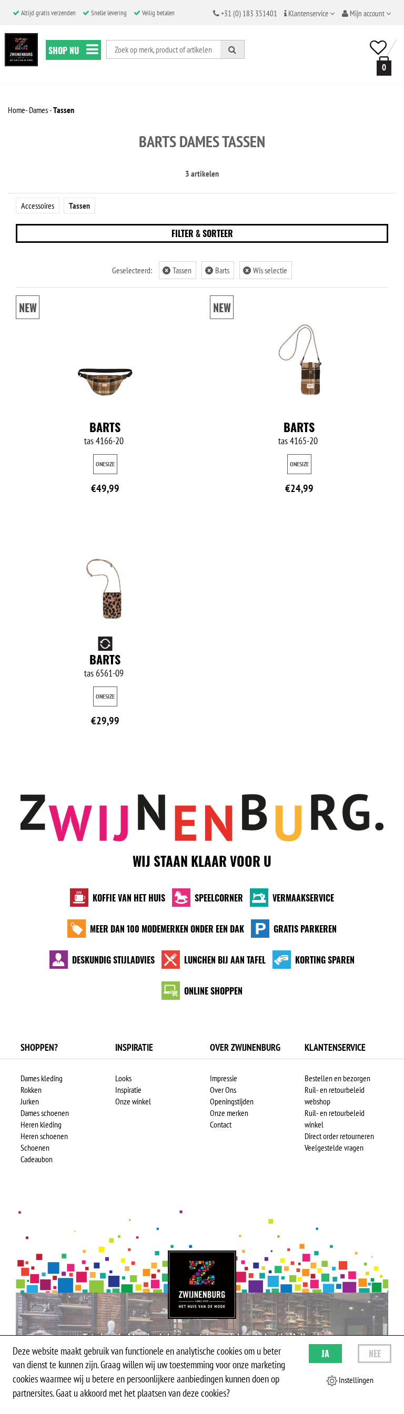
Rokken (31, 1089)
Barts (218, 270)
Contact (220, 1124)
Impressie (223, 1078)
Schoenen (35, 1147)
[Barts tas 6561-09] (105, 585)
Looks (123, 1078)
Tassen (79, 205)
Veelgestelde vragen (334, 1147)
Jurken (30, 1101)
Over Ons (223, 1089)
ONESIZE (105, 464)
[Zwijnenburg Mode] (202, 1285)
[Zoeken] (232, 49)
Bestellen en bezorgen (337, 1078)
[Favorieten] (378, 47)
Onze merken (229, 1113)
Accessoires (37, 205)
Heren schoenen (44, 1136)
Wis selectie (266, 270)
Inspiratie (128, 1089)
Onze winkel (133, 1101)
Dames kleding (42, 1078)
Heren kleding (41, 1124)
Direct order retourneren (339, 1136)
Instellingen (355, 1380)
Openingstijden (232, 1101)
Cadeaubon (37, 1159)
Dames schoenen (45, 1113)
